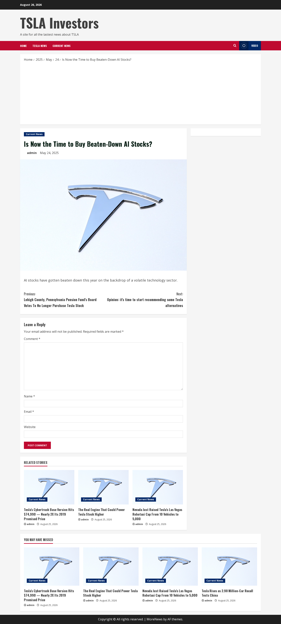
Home (23, 46)
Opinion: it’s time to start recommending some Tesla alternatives (145, 299)
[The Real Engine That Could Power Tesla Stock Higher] (103, 487)
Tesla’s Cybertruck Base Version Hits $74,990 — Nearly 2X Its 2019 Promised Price (49, 514)
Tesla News (39, 46)
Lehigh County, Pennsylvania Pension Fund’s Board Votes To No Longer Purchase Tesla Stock (60, 299)
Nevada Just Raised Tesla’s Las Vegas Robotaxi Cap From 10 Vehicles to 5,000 (157, 514)
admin (32, 153)
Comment (32, 339)
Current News (62, 46)
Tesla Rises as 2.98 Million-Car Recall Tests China (227, 593)
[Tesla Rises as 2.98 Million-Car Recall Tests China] (229, 566)
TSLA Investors (59, 22)
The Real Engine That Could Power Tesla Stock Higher (101, 512)
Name (29, 396)
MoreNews (154, 619)
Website (30, 427)
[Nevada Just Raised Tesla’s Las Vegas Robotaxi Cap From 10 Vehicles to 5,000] (157, 487)
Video (254, 45)
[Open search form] (234, 45)
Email (29, 411)
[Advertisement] (140, 93)
